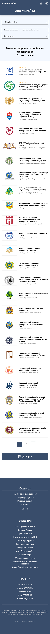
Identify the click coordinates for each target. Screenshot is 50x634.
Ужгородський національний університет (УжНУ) (31, 414)
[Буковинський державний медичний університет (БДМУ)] (9, 100)
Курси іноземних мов (25, 544)
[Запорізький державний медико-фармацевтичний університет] (9, 205)
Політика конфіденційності (25, 494)
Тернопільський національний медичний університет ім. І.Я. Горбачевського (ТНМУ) (32, 399)
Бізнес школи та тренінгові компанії (25, 563)
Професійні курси (25, 548)
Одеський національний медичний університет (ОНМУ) (32, 354)
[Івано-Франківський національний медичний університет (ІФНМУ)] (9, 220)
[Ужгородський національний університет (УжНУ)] (9, 415)
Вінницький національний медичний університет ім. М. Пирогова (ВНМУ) (31, 115)
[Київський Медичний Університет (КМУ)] (9, 235)
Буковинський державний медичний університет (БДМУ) (32, 100)
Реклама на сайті (25, 501)
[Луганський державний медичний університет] (9, 265)
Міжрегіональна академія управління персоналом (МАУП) (33, 71)
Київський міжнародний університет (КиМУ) (29, 249)
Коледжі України (25, 530)
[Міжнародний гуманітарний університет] (9, 310)
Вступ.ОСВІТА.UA (25, 585)
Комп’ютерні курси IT (25, 540)
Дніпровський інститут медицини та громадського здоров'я (33, 86)
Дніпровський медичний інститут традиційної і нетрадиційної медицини (33, 175)
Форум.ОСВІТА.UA (25, 588)
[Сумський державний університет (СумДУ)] (9, 385)
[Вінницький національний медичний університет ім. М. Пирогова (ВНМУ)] (9, 115)
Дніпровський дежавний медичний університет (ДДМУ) (32, 160)
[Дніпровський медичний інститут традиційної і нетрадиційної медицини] (9, 175)
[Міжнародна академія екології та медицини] (9, 295)
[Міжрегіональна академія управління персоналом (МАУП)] (9, 71)
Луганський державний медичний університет (29, 264)
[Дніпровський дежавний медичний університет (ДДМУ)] (9, 160)
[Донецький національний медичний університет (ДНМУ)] (9, 190)
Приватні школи (25, 533)
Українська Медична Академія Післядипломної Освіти (32, 429)
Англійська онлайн (25, 551)
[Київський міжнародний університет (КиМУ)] (9, 250)
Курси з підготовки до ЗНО (25, 537)
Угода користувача (25, 497)
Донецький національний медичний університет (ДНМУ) (32, 189)
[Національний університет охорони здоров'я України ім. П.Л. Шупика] (9, 340)
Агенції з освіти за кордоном (25, 567)
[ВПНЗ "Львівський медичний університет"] (9, 145)
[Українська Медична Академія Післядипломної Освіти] (9, 430)
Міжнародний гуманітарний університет (31, 309)
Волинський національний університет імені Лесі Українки (32, 130)
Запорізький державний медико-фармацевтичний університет (33, 204)
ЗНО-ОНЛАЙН (25, 592)
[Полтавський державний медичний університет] (9, 370)
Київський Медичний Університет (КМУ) (33, 234)
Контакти (25, 504)
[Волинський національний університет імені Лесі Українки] (9, 130)
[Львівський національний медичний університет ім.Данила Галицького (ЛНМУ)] (9, 280)
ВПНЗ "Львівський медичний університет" (31, 144)
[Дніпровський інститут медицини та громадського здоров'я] (9, 85)
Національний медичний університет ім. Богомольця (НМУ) (31, 324)
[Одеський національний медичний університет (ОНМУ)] (9, 355)
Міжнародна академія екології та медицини (33, 294)
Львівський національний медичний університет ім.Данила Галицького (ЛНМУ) (33, 279)
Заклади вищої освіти (25, 526)
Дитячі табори (25, 555)
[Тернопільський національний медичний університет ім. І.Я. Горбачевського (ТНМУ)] (9, 400)
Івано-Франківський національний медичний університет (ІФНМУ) (29, 219)
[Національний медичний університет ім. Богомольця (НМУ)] (9, 325)
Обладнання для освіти (25, 558)
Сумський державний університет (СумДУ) (28, 384)
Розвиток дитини (25, 599)
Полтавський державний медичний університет (30, 369)
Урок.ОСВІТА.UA (25, 595)
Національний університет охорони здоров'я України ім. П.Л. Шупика (33, 339)
